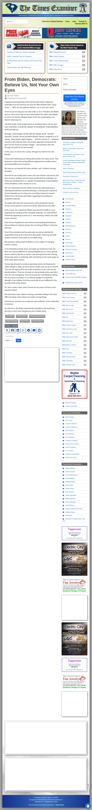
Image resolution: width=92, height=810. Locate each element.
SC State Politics (70, 205)
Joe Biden (10, 316)
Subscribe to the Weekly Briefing (74, 98)
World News (69, 253)
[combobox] (16, 21)
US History (69, 353)
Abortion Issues (70, 259)
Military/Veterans (70, 226)
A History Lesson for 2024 (70, 192)
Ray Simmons (69, 434)
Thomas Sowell (70, 472)
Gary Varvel (58, 69)
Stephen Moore (70, 512)
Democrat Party (12, 321)
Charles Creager (71, 325)
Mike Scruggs (58, 65)
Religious (68, 209)
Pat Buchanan (69, 488)
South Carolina (59, 56)
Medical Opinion (70, 498)
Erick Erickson (69, 492)
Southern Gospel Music (72, 454)
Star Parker (24, 321)
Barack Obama (38, 321)
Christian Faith (70, 365)
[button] (7, 330)
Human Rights (69, 256)
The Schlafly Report (71, 475)
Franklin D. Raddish (71, 440)
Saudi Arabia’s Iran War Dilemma (18, 67)
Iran (67, 317)
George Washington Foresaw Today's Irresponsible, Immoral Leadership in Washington (74, 162)
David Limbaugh (70, 502)
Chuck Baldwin (70, 478)
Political (67, 202)
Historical (68, 222)
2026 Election (70, 313)
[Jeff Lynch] (46, 33)
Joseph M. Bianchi (71, 423)
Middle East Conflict (72, 337)
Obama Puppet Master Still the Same (74, 172)
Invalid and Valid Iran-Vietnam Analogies (21, 52)
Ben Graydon (69, 430)
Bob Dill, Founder (70, 403)
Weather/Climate (70, 246)
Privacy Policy (77, 104)
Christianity (69, 361)
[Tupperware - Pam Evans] (74, 533)
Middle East (69, 321)
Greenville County (71, 329)
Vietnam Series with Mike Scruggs (75, 277)
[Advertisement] (32, 365)
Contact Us (82, 21)
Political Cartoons (60, 52)
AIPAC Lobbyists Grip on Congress (19, 56)
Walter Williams (70, 468)
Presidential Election (37, 316)
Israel (67, 349)
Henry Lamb (69, 485)
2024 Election (21, 316)
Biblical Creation (71, 345)
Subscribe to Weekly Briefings (52, 21)
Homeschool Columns (72, 444)
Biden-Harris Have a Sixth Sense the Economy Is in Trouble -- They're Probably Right (74, 182)
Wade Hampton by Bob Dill (73, 270)
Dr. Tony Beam (69, 437)
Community (68, 212)
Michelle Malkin (70, 482)
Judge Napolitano (70, 495)
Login (74, 21)
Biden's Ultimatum (68, 168)
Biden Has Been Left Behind (71, 188)
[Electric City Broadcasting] (74, 559)
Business (68, 229)
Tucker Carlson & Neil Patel (73, 509)
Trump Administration (61, 61)
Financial (68, 232)
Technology (68, 243)
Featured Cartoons (71, 249)
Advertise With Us (81, 24)
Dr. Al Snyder (69, 451)
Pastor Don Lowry (70, 457)
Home (68, 21)
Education (68, 216)
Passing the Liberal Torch (70, 176)
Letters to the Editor (71, 406)
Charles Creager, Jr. (71, 427)
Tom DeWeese (69, 505)
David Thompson (70, 447)
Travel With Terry (70, 274)
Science (67, 239)
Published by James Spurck (73, 282)
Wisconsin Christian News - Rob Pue (74, 520)
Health (67, 236)
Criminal (68, 219)
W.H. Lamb (69, 333)
